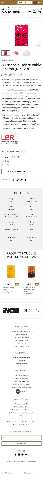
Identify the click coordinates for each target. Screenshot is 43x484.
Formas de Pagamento (21, 381)
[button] (38, 35)
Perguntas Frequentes (21, 375)
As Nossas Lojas (21, 364)
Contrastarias (21, 343)
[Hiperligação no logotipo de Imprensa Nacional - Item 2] (32, 310)
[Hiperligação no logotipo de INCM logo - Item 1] (11, 310)
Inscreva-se (21, 443)
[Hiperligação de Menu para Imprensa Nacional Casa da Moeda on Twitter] (19, 454)
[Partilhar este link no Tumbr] (25, 179)
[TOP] (3, 2)
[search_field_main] (35, 2)
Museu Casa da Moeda (21, 346)
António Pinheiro (29, 287)
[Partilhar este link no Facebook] (13, 179)
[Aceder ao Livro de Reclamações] (22, 391)
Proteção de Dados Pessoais (21, 410)
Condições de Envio (21, 378)
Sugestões (21, 361)
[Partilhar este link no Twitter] (17, 179)
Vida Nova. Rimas (8, 287)
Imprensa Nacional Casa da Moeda (24, 461)
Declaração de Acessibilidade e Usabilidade (21, 422)
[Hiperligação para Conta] (33, 10)
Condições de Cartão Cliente (21, 387)
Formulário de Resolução (21, 425)
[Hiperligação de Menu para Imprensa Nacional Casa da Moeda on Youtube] (26, 454)
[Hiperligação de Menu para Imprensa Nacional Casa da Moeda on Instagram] (23, 454)
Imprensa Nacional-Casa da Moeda (21, 331)
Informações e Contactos (21, 358)
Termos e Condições (21, 404)
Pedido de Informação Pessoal (22, 419)
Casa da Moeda (21, 334)
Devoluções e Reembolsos (21, 384)
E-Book (22, 151)
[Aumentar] (38, 45)
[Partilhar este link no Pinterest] (21, 179)
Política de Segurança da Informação (21, 413)
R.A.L (21, 416)
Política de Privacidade (21, 407)
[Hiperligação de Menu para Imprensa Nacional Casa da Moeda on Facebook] (15, 454)
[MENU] (29, 11)
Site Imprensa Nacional (21, 337)
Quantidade (5, 161)
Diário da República (21, 340)
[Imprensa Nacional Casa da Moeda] (11, 11)
